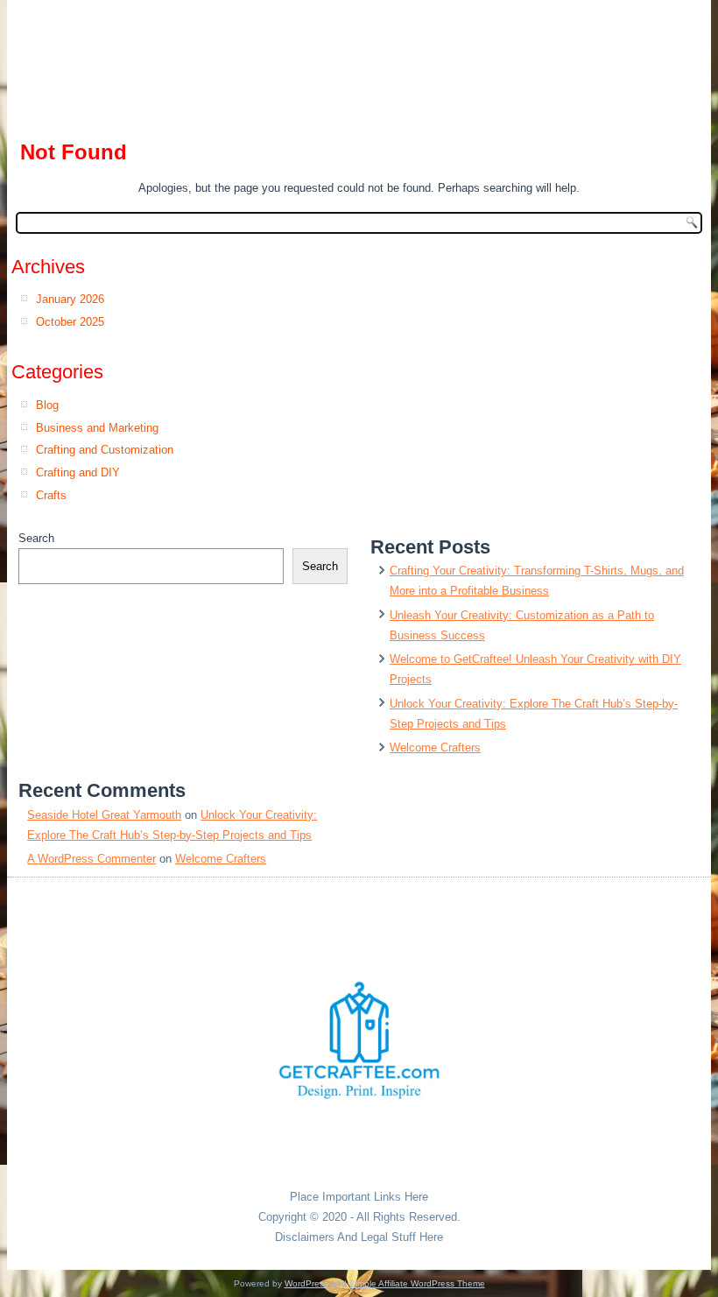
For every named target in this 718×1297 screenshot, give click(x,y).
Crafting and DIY (78, 472)
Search (36, 538)
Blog (47, 405)
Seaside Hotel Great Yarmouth (104, 814)
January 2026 (70, 299)
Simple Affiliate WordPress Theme (417, 1283)
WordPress (306, 1283)
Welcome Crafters (435, 747)
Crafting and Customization (104, 449)
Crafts (51, 495)
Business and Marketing (97, 427)
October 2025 (70, 321)
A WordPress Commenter (91, 858)
